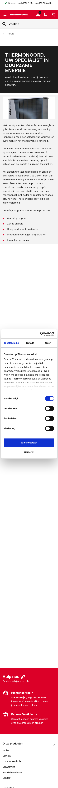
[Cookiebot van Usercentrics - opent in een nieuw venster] (41, 334)
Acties (6, 750)
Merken (7, 755)
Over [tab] (48, 342)
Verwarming (9, 766)
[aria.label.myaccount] (38, 14)
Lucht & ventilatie (12, 761)
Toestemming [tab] (11, 342)
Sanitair (6, 777)
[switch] (49, 408)
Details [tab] (30, 342)
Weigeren (29, 452)
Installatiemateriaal (12, 772)
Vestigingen (9, 714)
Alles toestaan (29, 442)
